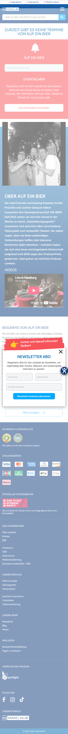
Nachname (42, 377)
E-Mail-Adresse (16, 387)
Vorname (12, 377)
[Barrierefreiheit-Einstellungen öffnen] (64, 370)
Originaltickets (16, 2)
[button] (34, 396)
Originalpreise (33, 2)
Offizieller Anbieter (52, 2)
